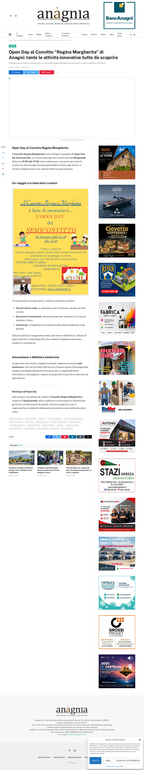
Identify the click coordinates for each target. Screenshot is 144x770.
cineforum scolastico (55, 419)
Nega (108, 760)
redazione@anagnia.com (77, 734)
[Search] (134, 34)
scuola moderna (29, 428)
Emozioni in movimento (59, 422)
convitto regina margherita (73, 419)
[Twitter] (3, 158)
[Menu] (10, 34)
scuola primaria (43, 428)
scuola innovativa (16, 428)
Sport (112, 34)
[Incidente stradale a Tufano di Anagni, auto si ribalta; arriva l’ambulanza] (22, 458)
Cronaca (84, 34)
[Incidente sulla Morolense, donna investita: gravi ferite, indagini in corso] (50, 458)
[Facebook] (3, 152)
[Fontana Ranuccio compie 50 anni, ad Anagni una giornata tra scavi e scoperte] (79, 458)
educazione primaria (42, 422)
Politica (94, 34)
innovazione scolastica (17, 425)
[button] (140, 740)
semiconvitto (54, 428)
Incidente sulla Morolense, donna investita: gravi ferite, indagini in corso (48, 470)
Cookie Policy (110, 766)
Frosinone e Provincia (66, 34)
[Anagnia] (69, 16)
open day (60, 425)
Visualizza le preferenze (128, 760)
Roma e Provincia (48, 34)
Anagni (39, 34)
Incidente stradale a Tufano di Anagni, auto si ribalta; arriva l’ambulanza (21, 470)
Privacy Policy (119, 766)
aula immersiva (31, 419)
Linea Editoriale (75, 757)
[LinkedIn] (3, 163)
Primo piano (120, 34)
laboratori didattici (48, 425)
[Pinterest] (3, 169)
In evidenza (19, 34)
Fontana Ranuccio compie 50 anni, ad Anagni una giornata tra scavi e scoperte (79, 470)
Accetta (95, 760)
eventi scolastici (75, 422)
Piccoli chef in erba (72, 425)
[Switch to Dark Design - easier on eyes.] (131, 34)
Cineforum (41, 419)
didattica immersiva (16, 422)
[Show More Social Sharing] (57, 72)
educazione (29, 422)
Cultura (103, 34)
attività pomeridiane (16, 419)
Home (30, 34)
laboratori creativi (33, 425)
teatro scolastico (67, 428)
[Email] (3, 174)
